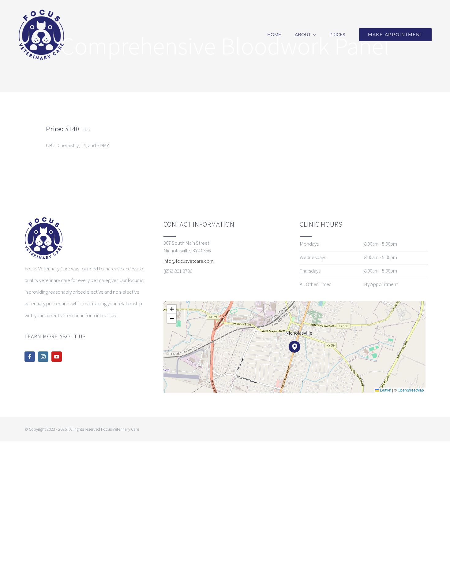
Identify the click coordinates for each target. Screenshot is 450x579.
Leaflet (385, 389)
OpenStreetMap (411, 389)
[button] (295, 347)
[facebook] (29, 356)
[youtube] (56, 356)
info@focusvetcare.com (188, 261)
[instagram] (43, 356)
